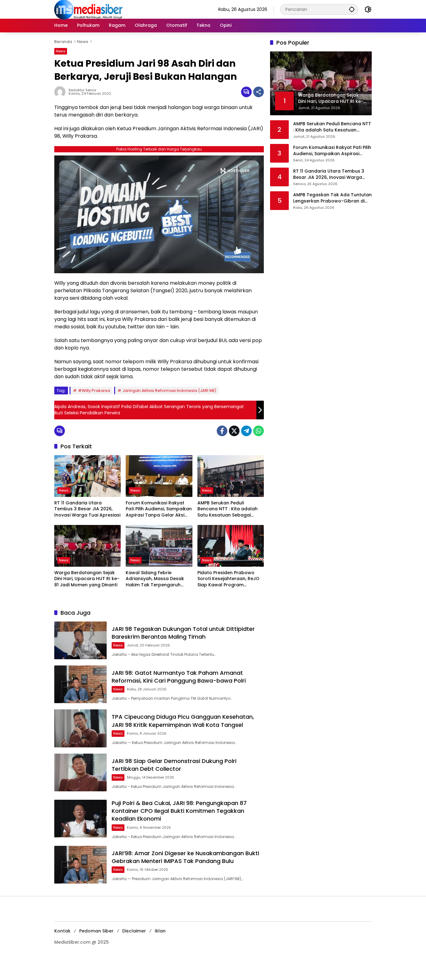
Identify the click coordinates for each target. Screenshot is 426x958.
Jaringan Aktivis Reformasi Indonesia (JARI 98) (169, 390)
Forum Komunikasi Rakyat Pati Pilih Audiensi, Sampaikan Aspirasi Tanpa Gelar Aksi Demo (159, 509)
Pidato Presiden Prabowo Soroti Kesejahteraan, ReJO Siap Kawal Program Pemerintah (228, 579)
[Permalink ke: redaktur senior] (61, 92)
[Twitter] (234, 431)
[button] (352, 9)
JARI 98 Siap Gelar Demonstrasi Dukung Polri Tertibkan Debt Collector (174, 765)
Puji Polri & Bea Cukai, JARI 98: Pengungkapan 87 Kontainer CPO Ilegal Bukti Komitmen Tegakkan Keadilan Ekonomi (179, 810)
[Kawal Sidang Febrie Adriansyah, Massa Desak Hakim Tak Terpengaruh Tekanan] (159, 546)
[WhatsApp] (258, 431)
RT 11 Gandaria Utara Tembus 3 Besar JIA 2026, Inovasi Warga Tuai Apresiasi (87, 509)
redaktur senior (82, 90)
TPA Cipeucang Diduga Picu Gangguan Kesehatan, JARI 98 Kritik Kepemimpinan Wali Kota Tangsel (183, 720)
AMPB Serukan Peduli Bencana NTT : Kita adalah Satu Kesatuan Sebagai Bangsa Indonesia (227, 509)
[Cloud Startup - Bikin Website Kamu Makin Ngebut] (159, 213)
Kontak (62, 931)
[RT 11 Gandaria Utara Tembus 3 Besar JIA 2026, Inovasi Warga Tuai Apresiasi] (87, 476)
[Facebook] (222, 431)
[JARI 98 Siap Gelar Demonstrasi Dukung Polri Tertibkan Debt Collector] (80, 772)
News (60, 51)
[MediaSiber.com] (88, 9)
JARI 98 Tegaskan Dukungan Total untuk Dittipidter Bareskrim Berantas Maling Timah (183, 633)
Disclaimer (134, 931)
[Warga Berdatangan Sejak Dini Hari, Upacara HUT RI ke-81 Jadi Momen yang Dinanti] (87, 546)
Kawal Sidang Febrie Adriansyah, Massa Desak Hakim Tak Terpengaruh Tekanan (155, 579)
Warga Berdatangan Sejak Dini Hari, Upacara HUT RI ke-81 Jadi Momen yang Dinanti (86, 579)
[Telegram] (246, 431)
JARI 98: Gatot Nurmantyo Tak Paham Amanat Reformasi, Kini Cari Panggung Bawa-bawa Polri (179, 676)
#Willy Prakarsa (94, 390)
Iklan (160, 931)
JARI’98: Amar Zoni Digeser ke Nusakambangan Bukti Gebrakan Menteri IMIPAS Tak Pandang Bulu (185, 857)
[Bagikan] (258, 92)
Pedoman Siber (96, 931)
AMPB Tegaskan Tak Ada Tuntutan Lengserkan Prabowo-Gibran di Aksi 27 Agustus (332, 198)
